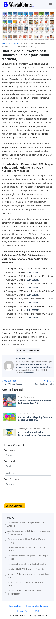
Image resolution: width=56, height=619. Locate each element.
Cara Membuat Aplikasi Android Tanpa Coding (26, 541)
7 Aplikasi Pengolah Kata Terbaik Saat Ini (27, 564)
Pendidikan (29, 397)
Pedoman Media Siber (37, 605)
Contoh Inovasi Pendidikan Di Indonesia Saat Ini (34, 402)
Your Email (9, 461)
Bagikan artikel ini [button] (27, 350)
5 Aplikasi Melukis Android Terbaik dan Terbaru (26, 549)
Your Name (9, 450)
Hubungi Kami (15, 605)
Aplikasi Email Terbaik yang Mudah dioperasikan (24, 592)
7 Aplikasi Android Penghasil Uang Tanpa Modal (27, 557)
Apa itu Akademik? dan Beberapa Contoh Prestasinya (34, 434)
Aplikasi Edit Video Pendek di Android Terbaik (25, 584)
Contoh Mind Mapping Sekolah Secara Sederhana (35, 418)
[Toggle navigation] (50, 4)
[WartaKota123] (19, 4)
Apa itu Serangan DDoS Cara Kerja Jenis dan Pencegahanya (29, 532)
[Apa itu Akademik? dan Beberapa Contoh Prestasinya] (9, 432)
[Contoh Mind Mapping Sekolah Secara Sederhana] (9, 417)
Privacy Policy (24, 611)
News (20, 397)
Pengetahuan (43, 429)
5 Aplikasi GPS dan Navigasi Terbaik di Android (26, 524)
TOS (37, 611)
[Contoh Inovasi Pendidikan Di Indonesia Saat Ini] (9, 400)
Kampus (21, 429)
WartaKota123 (29, 372)
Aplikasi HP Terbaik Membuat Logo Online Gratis (28, 576)
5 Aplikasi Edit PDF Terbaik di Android (25, 569)
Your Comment (11, 479)
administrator (24, 358)
